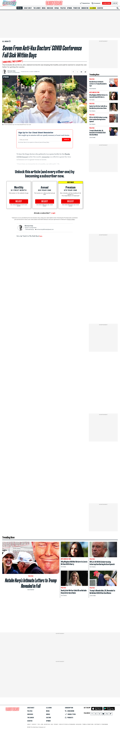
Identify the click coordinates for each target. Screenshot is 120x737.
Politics (63, 8)
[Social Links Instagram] (99, 714)
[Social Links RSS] (107, 714)
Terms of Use (38, 142)
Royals (56, 8)
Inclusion (78, 724)
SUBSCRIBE (106, 3)
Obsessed (50, 8)
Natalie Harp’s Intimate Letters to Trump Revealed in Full (31, 583)
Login (53, 213)
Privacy (56, 724)
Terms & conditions (87, 724)
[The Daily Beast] (54, 3)
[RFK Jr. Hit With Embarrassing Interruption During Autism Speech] (113, 122)
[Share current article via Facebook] (73, 71)
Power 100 (76, 8)
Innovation (84, 8)
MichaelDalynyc (30, 229)
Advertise (47, 724)
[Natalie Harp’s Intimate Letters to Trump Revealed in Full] (113, 86)
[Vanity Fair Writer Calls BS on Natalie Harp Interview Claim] (113, 111)
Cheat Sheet (28, 8)
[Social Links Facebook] (92, 714)
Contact (34, 724)
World (48, 714)
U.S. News (93, 8)
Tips (38, 724)
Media (43, 8)
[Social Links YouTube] (103, 714)
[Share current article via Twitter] (77, 71)
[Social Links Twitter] (95, 714)
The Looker (36, 8)
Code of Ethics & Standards (67, 724)
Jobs (41, 724)
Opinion (69, 8)
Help (52, 724)
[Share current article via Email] (81, 71)
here (40, 236)
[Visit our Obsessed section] (15, 3)
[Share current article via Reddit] (85, 71)
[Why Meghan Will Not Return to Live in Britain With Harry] (113, 99)
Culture (48, 717)
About (29, 724)
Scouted (100, 8)
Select (18, 201)
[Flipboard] (110, 714)
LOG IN (115, 3)
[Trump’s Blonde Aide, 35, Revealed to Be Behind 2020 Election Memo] (113, 135)
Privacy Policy (46, 142)
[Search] (117, 8)
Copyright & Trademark (101, 724)
